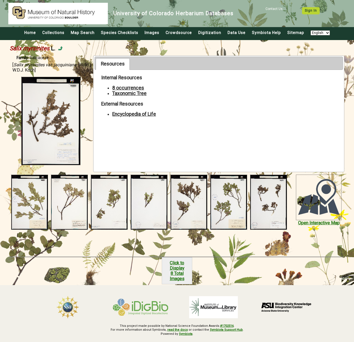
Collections (53, 32)
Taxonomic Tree (129, 93)
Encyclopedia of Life (134, 114)
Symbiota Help (266, 32)
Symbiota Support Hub (226, 330)
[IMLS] (213, 307)
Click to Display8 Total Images (177, 270)
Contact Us (274, 9)
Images (152, 32)
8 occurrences (128, 88)
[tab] (113, 64)
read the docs (177, 330)
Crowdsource (179, 32)
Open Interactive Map (319, 222)
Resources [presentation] (113, 64)
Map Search (83, 32)
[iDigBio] (140, 307)
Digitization (209, 32)
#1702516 (227, 326)
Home (30, 32)
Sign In (311, 10)
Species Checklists (119, 32)
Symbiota (185, 334)
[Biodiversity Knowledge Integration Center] (286, 307)
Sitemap (295, 32)
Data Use (237, 32)
